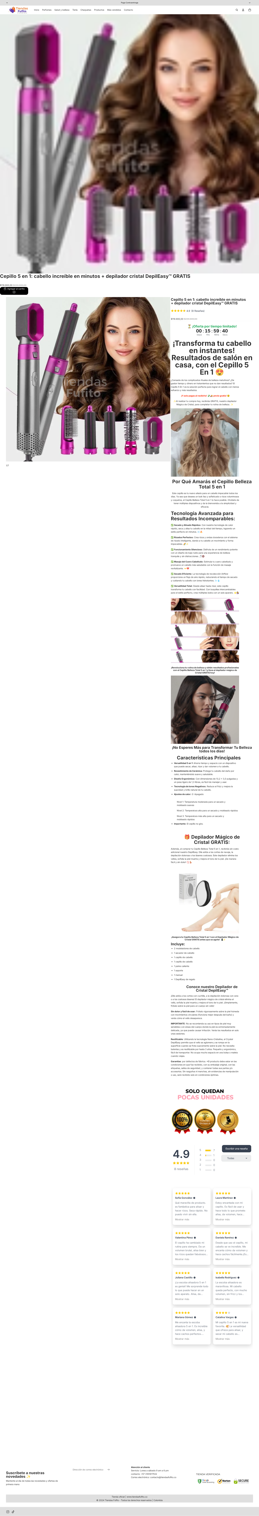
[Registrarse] (108, 1469)
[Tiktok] (13, 1512)
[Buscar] (237, 10)
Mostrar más (182, 1219)
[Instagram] (8, 1512)
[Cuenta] (243, 10)
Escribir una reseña (237, 1148)
